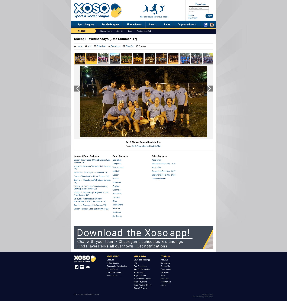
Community (165, 263)
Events (153, 24)
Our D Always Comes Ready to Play (146, 146)
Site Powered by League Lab (203, 296)
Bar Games (117, 216)
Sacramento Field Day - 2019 (163, 164)
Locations (165, 272)
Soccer (116, 175)
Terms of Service (207, 294)
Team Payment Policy (142, 285)
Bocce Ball (117, 194)
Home (79, 46)
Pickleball (117, 212)
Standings (115, 46)
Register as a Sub (144, 31)
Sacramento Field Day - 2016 (163, 175)
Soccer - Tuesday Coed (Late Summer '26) (91, 209)
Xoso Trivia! (156, 160)
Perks (167, 24)
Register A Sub (140, 276)
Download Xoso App (142, 260)
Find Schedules (140, 266)
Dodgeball (117, 164)
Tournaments (112, 276)
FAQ (135, 263)
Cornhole (116, 190)
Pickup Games (134, 24)
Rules (130, 31)
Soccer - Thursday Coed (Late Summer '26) (91, 176)
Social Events (112, 269)
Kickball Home (106, 31)
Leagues (110, 260)
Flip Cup (116, 209)
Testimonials (166, 282)
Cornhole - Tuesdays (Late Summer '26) (90, 205)
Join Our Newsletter (142, 269)
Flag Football (118, 167)
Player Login (139, 272)
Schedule (101, 46)
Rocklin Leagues (110, 24)
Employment (166, 269)
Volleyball (117, 182)
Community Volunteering (117, 266)
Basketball (117, 160)
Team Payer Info (140, 282)
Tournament (118, 205)
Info (89, 46)
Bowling (116, 186)
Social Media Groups (142, 279)
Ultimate (116, 197)
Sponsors (164, 279)
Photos (142, 46)
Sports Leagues (86, 24)
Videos (163, 285)
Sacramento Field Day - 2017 (163, 171)
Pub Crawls (156, 167)
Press (163, 276)
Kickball (116, 171)
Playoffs (129, 46)
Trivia (115, 201)
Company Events (159, 179)
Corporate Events (187, 24)
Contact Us (165, 266)
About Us (164, 260)
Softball (116, 179)
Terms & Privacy (140, 288)
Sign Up (119, 31)
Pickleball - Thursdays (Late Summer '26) (90, 173)
